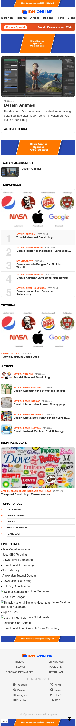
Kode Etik (55, 666)
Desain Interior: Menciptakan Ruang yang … (43, 250)
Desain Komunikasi (36, 288)
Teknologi (13, 533)
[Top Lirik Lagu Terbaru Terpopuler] (1, 570)
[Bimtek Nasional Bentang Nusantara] (25, 602)
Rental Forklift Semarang (18, 565)
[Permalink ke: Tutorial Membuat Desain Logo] (38, 209)
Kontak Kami (55, 672)
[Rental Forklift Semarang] (1, 565)
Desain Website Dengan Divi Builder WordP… (38, 266)
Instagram (22, 695)
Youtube (21, 700)
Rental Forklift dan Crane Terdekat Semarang (30, 628)
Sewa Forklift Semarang (17, 560)
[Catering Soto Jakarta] (1, 586)
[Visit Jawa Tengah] (1, 597)
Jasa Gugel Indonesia (16, 549)
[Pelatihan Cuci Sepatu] (1, 623)
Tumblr (57, 689)
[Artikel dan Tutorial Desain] (1, 575)
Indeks (19, 661)
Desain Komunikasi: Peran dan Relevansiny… (35, 293)
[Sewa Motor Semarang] (1, 581)
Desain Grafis (18, 491)
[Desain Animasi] (38, 76)
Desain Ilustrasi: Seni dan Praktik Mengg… (40, 431)
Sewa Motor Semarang (16, 581)
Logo (48, 491)
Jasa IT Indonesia (38, 617)
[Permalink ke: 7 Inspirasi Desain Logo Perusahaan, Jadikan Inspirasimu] (38, 467)
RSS (57, 700)
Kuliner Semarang (39, 591)
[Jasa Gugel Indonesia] (1, 549)
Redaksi (19, 666)
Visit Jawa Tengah (13, 597)
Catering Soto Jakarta (16, 586)
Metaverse (14, 509)
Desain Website (24, 261)
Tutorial (31, 234)
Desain (11, 521)
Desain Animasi (20, 105)
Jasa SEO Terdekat (14, 554)
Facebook (22, 684)
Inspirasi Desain (35, 491)
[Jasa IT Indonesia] (13, 617)
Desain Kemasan (34, 274)
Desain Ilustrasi (32, 428)
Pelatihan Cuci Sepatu (16, 623)
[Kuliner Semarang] (14, 591)
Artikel (20, 234)
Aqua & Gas (10, 612)
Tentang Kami (55, 661)
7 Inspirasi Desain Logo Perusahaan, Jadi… (28, 494)
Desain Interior (34, 247)
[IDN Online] (38, 11)
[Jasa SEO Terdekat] (1, 554)
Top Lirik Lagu (11, 570)
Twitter (57, 684)
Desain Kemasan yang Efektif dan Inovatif (42, 277)
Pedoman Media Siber (19, 672)
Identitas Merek (17, 527)
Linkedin (57, 695)
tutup (4, 720)
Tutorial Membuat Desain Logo (35, 237)
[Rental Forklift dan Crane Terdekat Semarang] (1, 628)
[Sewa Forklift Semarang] (1, 560)
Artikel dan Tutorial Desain (19, 575)
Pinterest (21, 689)
